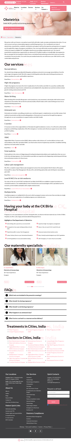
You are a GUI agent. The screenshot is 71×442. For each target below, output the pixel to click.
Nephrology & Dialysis (31, 405)
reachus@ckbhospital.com (53, 382)
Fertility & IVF (29, 410)
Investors (28, 418)
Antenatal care (15, 120)
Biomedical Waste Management (34, 416)
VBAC (13, 147)
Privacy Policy (47, 427)
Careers (40, 427)
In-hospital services (10, 415)
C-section (14, 134)
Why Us (7, 391)
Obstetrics (29, 377)
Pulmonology (29, 403)
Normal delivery (15, 79)
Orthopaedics (29, 384)
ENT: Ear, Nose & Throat (32, 388)
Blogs (7, 395)
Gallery (7, 393)
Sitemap (22, 427)
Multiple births (15, 200)
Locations (24, 7)
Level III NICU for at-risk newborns (20, 188)
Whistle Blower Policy (31, 423)
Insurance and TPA (10, 411)
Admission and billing (11, 408)
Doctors (30, 7)
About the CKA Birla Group (12, 402)
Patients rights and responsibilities (14, 413)
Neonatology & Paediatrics (32, 382)
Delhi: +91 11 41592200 (53, 379)
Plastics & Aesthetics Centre (33, 399)
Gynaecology (29, 379)
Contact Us (8, 400)
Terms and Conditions (31, 427)
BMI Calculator (9, 419)
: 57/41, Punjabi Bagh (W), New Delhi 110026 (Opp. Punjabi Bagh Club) (14, 383)
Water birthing (15, 106)
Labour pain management (18, 175)
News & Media (9, 397)
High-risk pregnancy (16, 93)
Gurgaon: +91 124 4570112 (54, 377)
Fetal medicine (15, 161)
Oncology (28, 386)
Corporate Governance (31, 421)
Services (37, 7)
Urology (28, 396)
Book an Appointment (44, 2)
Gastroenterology (30, 394)
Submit (53, 402)
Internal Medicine (30, 401)
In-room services (10, 417)
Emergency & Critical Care (32, 407)
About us (16, 7)
